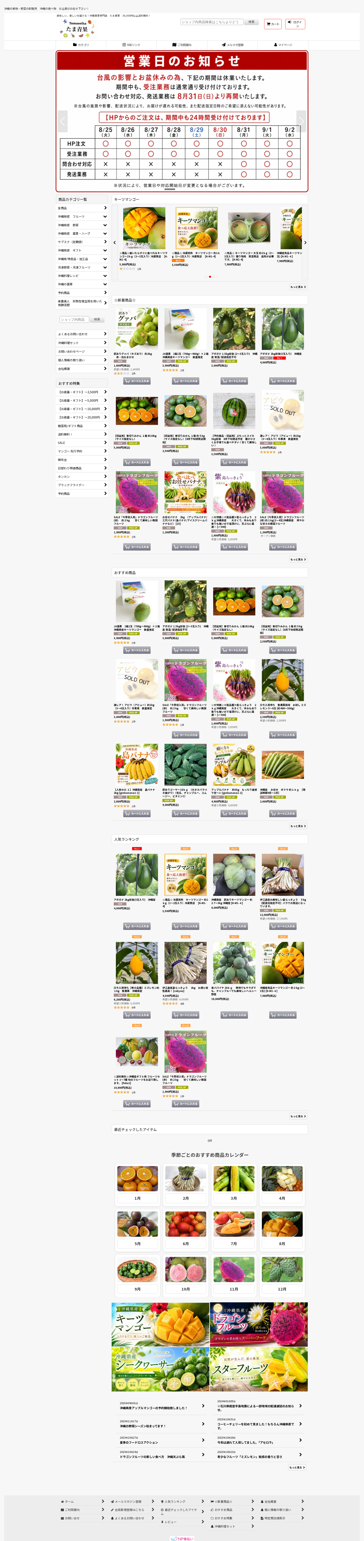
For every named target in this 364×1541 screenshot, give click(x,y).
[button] (63, 121)
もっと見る (296, 287)
